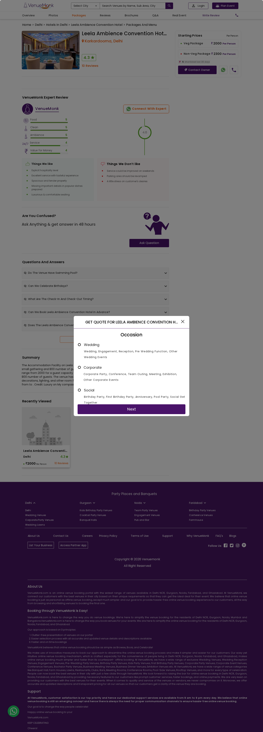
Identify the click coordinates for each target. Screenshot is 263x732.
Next (131, 409)
